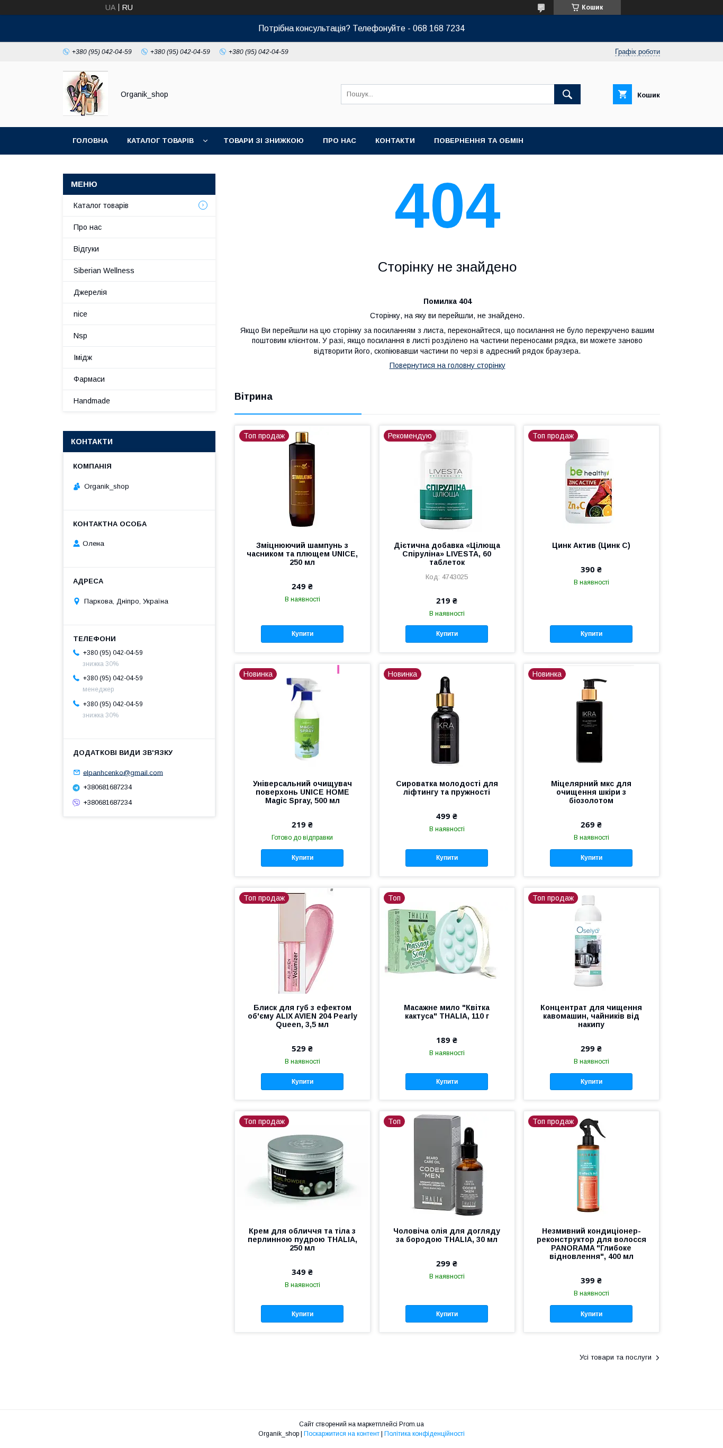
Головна (90, 141)
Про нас (339, 141)
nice (80, 314)
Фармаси (89, 379)
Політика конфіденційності (424, 1433)
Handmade (92, 401)
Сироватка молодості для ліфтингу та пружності (447, 787)
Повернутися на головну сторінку (447, 365)
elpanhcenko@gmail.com (123, 772)
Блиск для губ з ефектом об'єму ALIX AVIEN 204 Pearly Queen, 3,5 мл (302, 1016)
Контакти (395, 141)
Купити (302, 633)
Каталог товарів (160, 141)
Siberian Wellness (104, 270)
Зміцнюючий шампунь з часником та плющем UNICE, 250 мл (302, 553)
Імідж (83, 357)
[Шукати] (567, 94)
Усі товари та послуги (616, 1357)
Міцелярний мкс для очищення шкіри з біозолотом (591, 792)
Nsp (80, 335)
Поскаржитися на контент (341, 1433)
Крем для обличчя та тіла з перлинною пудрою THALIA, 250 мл (302, 1239)
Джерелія (90, 292)
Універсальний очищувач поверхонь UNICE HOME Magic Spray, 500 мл (302, 792)
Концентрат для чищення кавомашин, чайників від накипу (591, 1016)
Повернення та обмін (478, 141)
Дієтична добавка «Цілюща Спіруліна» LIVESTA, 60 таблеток (447, 553)
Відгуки (86, 249)
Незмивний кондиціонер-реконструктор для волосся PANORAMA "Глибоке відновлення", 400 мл (591, 1244)
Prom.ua (411, 1424)
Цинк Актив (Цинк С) (591, 545)
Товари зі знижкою (263, 141)
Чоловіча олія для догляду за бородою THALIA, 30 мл (446, 1235)
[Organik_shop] (85, 113)
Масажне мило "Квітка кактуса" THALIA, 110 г (447, 1011)
